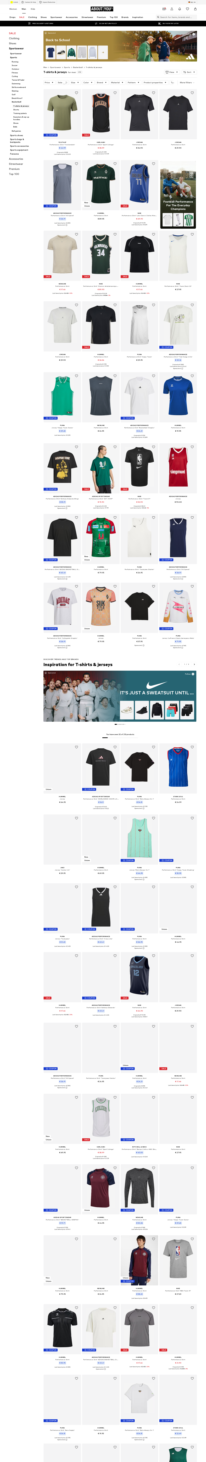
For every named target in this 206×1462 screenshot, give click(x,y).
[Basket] (195, 9)
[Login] (171, 9)
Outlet (15, 2)
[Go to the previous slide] (179, 664)
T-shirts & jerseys (94, 67)
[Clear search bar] (195, 17)
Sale (60, 82)
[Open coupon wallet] (164, 9)
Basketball (78, 67)
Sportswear (55, 67)
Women (13, 9)
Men (24, 9)
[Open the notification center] (179, 9)
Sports (67, 67)
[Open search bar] (157, 17)
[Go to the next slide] (194, 664)
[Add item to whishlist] (76, 93)
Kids (33, 9)
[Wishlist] (187, 9)
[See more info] (50, 33)
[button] (172, 72)
